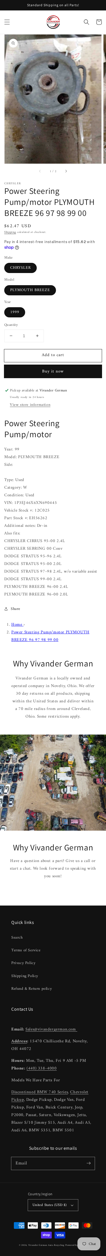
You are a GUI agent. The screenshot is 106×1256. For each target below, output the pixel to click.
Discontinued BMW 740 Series (39, 1092)
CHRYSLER (20, 267)
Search (17, 937)
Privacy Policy (23, 963)
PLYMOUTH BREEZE (30, 290)
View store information (30, 404)
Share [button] (15, 608)
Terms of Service (26, 950)
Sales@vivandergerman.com (51, 1029)
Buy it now (53, 371)
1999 (14, 312)
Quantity (11, 325)
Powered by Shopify (76, 1245)
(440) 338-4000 (42, 1068)
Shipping (10, 232)
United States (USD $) (49, 1205)
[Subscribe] (88, 1163)
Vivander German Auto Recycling (46, 1245)
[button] (7, 22)
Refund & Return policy (31, 988)
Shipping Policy (24, 976)
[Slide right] (66, 171)
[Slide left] (40, 171)
